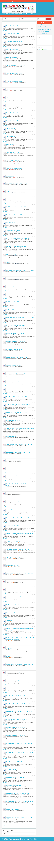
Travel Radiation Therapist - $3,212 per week (16, 357)
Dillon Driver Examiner (11, 262)
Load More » (5, 825)
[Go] (48, 19)
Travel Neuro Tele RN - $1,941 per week (15, 777)
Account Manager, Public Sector (13, 493)
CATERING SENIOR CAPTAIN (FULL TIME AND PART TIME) (19, 199)
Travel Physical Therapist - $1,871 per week (16, 735)
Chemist (8, 656)
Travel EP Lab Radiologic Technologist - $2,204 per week (19, 373)
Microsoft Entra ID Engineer (12, 160)
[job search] (34, 825)
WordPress (35, 838)
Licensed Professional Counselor (13, 541)
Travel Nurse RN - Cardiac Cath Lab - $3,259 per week (18, 476)
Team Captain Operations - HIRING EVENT (15, 325)
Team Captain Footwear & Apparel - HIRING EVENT (17, 183)
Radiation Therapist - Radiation (13, 33)
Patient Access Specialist (11, 128)
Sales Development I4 (11, 278)
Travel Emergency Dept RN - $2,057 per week (16, 761)
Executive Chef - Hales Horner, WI (14, 214)
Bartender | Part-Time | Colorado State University (17, 596)
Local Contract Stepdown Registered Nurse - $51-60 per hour (20, 428)
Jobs (31, 825)
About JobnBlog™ (19, 15)
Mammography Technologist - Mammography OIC (17, 246)
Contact (39, 15)
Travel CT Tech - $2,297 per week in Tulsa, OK (16, 412)
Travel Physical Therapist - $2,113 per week (16, 460)
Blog (35, 15)
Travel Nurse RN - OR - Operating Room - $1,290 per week (19, 801)
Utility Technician (10, 191)
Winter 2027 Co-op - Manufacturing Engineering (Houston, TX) (20, 573)
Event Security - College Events (13, 293)
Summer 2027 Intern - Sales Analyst (14, 557)
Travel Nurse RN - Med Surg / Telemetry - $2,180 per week (19, 711)
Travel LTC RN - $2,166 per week (13, 420)
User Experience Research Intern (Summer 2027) (17, 549)
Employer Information (28, 15)
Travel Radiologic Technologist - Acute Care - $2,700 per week (20, 501)
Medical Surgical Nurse (11, 222)
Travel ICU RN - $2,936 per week (13, 365)
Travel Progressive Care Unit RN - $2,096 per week (17, 793)
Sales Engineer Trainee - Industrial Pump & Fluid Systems (19, 517)
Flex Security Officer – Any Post (13, 309)
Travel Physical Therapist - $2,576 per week (16, 341)
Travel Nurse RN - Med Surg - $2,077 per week (16, 436)
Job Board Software (27, 838)
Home (4, 15)
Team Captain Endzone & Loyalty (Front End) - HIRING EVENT (20, 270)
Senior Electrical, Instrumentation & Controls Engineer (18, 286)
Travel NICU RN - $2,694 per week (14, 349)
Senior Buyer (9, 620)
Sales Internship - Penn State (12, 525)
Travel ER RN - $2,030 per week (13, 468)
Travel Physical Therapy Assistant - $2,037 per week (18, 703)
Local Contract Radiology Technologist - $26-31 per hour (19, 444)
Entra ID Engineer (10, 144)
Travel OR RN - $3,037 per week (13, 785)
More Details (5, 30)
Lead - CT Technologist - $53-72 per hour (15, 65)
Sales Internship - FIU (11, 612)
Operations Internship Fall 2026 (13, 589)
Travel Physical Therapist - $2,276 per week (16, 727)
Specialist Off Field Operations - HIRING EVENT (17, 206)
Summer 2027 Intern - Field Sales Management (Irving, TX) (19, 533)
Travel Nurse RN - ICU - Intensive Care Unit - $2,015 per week (20, 687)
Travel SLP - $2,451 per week (12, 809)
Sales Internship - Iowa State (12, 565)
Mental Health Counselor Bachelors (14, 509)
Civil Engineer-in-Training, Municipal (14, 604)
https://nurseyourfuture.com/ (19, 838)
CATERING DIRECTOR (11, 769)
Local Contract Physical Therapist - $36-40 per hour (18, 404)
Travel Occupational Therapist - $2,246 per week (17, 381)
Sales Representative (11, 581)
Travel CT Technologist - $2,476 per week (15, 333)
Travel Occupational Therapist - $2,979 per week (17, 719)
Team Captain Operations (12, 254)
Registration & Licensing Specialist (14, 25)
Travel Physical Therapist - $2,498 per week (16, 388)
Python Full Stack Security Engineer (14, 168)
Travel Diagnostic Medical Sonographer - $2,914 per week (19, 396)
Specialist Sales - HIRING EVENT (13, 230)
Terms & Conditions (10, 15)
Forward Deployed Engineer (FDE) (14, 152)
